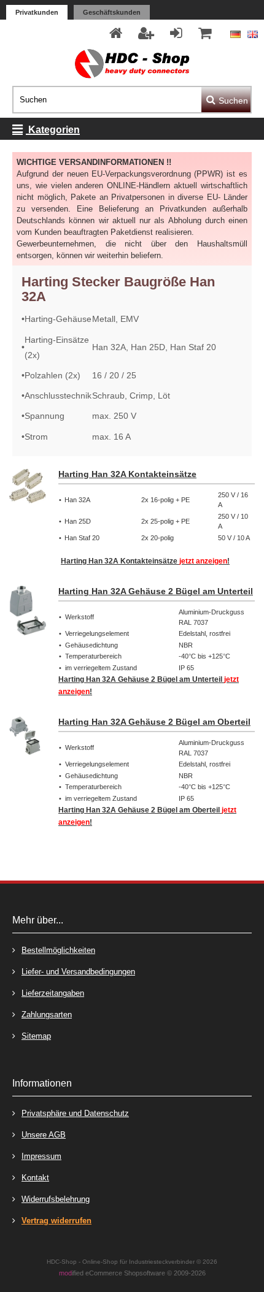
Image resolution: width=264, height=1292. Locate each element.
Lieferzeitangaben (52, 993)
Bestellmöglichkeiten (58, 950)
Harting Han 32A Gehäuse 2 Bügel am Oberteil (154, 722)
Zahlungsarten (46, 1014)
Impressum (41, 1156)
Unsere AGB (43, 1134)
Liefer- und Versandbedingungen (78, 971)
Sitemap (36, 1036)
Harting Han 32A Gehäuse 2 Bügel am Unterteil (155, 591)
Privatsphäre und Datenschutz (75, 1113)
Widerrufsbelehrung (55, 1199)
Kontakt (35, 1177)
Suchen (225, 99)
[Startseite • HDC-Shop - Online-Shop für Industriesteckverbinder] (132, 63)
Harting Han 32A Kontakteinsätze (127, 474)
